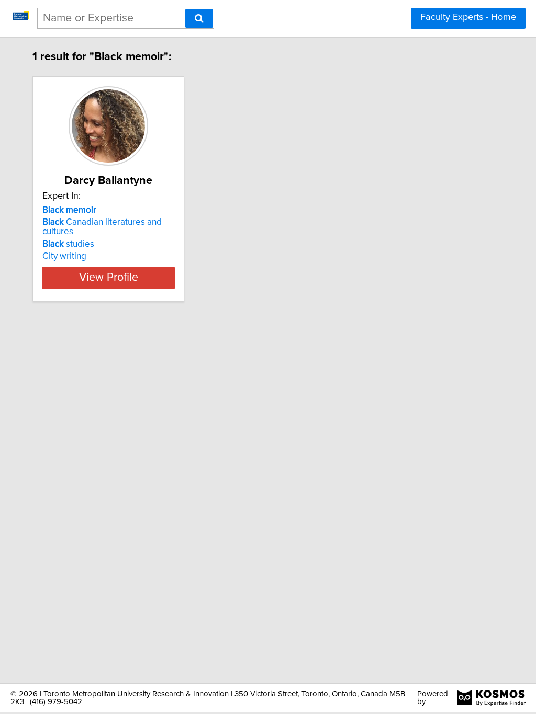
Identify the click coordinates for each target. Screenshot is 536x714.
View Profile (108, 277)
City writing (64, 256)
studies (68, 244)
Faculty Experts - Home (468, 17)
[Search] (199, 18)
